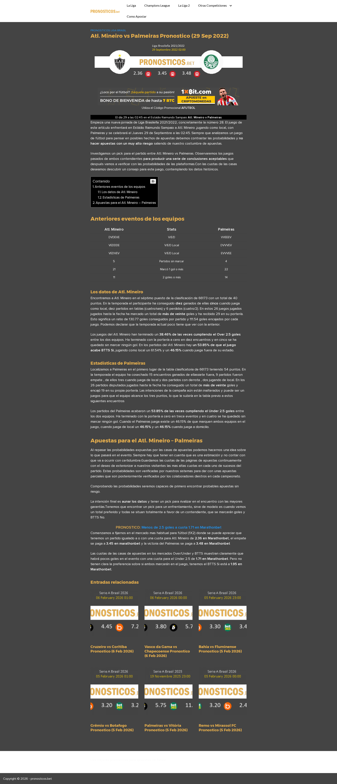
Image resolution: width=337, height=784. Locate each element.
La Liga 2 (184, 5)
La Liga (131, 5)
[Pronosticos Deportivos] (105, 11)
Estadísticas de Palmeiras (121, 197)
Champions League (157, 5)
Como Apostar (136, 16)
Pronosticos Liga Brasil (108, 30)
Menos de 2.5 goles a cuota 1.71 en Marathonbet (181, 527)
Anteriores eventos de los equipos (120, 187)
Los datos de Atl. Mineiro (119, 192)
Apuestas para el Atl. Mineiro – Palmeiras (126, 203)
